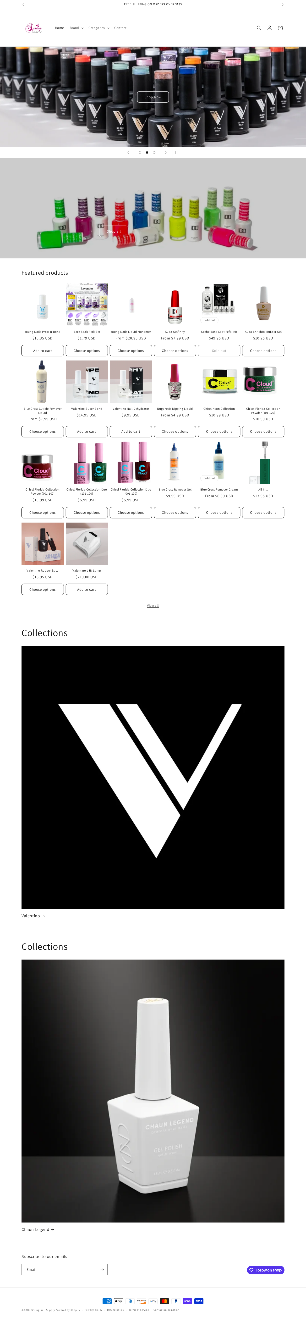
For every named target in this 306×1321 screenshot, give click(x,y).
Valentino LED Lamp (86, 571)
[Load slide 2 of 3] (147, 152)
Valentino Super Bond (86, 409)
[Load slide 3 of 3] (154, 152)
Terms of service (139, 1309)
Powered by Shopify (67, 1310)
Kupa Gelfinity (175, 332)
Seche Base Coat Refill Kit (219, 332)
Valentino (31, 915)
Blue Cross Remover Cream (219, 489)
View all (153, 605)
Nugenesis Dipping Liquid (175, 409)
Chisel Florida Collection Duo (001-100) (131, 492)
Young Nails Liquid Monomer (131, 332)
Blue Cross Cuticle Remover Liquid (42, 411)
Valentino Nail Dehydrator (131, 409)
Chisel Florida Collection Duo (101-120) (86, 492)
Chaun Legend (35, 1229)
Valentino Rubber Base (43, 571)
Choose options (87, 350)
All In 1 (263, 489)
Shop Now (153, 96)
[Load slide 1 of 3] (139, 152)
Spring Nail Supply (43, 1310)
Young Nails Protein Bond (42, 332)
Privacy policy (93, 1309)
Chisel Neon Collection (219, 409)
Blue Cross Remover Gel (174, 489)
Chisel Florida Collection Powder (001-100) (43, 492)
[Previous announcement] (23, 4)
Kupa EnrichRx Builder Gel (263, 332)
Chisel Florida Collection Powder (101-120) (263, 411)
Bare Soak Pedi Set (86, 332)
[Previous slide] (128, 152)
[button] (76, 28)
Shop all (114, 231)
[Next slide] (166, 152)
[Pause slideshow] (178, 152)
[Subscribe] (102, 1269)
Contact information (166, 1309)
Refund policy (115, 1309)
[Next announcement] (283, 4)
